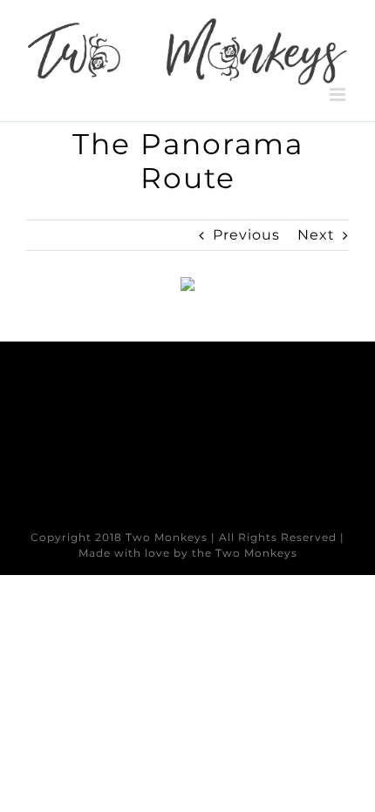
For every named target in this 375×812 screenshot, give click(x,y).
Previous (246, 235)
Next (316, 235)
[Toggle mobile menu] (339, 94)
